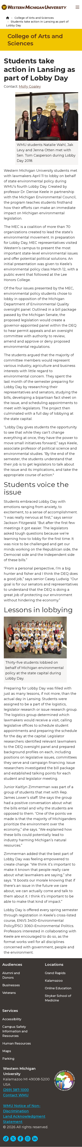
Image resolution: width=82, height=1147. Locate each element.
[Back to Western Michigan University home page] (34, 7)
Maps (6, 1051)
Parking (8, 1058)
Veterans (9, 993)
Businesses (11, 985)
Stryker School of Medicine (58, 998)
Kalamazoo (54, 980)
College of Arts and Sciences (34, 18)
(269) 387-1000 (16, 1090)
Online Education (58, 988)
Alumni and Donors (11, 975)
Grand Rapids (55, 973)
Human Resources (16, 1043)
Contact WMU (16, 1095)
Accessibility (11, 1019)
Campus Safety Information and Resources (14, 1031)
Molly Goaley (30, 86)
